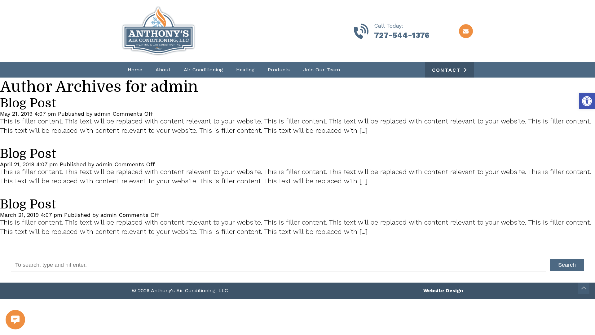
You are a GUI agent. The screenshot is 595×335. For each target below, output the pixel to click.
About (163, 70)
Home (135, 70)
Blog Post (28, 103)
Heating (245, 70)
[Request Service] (7, 319)
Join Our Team (321, 70)
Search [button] (567, 265)
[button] (587, 101)
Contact (446, 70)
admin (102, 113)
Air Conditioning (203, 70)
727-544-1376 (402, 35)
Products (279, 70)
